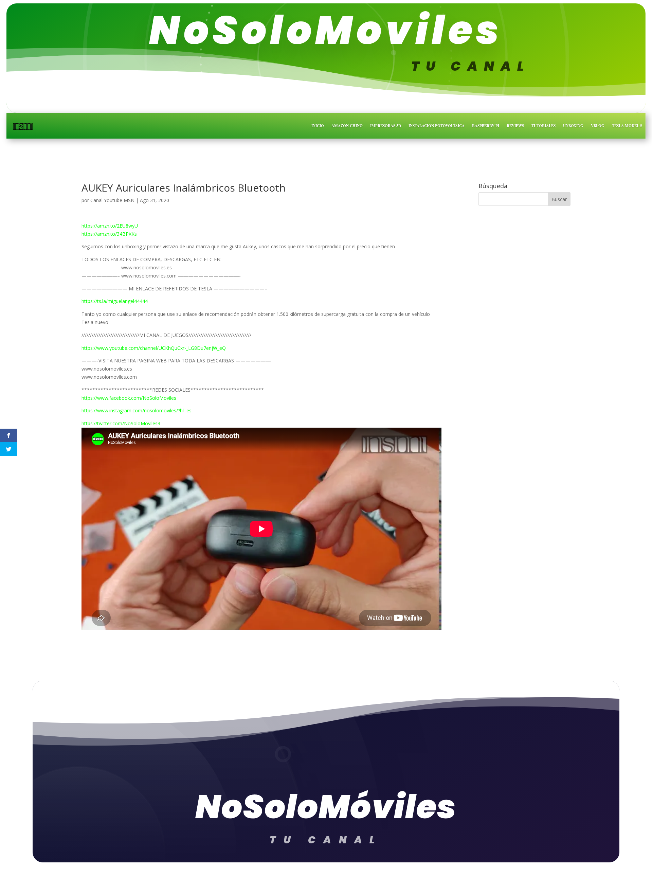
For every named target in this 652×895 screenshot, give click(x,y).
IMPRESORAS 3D (385, 125)
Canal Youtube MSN (112, 200)
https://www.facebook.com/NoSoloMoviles (129, 398)
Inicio (317, 125)
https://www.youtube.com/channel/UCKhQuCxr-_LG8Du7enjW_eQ (154, 348)
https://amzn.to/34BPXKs (109, 234)
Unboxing (573, 125)
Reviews (515, 125)
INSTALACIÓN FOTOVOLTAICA (437, 125)
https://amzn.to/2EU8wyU (110, 225)
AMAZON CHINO (347, 125)
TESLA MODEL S (627, 125)
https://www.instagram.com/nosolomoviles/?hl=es (137, 410)
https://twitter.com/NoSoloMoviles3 (121, 423)
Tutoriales (543, 125)
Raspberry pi (485, 125)
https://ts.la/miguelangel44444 (115, 301)
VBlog (597, 125)
